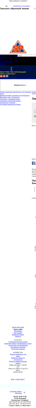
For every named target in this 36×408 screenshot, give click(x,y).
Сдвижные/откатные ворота (18, 342)
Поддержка (18, 331)
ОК (6, 6)
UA (16, 60)
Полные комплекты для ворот (18, 355)
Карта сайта (18, 329)
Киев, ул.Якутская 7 (18, 379)
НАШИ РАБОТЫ (29, 78)
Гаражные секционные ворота (10, 101)
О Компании (6, 61)
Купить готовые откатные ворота (18, 362)
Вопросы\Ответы (18, 334)
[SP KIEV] (1, 75)
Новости (3, 64)
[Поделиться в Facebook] (33, 163)
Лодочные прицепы (18, 349)
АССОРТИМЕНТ (6, 78)
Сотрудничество (5, 61)
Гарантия (11, 62)
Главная (2, 55)
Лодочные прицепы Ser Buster (10, 104)
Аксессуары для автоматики (18, 345)
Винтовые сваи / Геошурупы (10, 97)
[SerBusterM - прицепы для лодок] (4, 75)
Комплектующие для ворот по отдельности (15, 95)
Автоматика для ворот (7, 102)
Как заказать (18, 333)
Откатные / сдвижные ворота (10, 99)
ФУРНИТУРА (17, 78)
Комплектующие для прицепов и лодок (18, 343)
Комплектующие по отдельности (18, 358)
